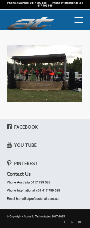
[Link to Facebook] (64, 221)
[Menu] (76, 20)
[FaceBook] (9, 126)
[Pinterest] (9, 163)
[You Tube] (9, 144)
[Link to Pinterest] (72, 221)
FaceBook (26, 127)
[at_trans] (37, 20)
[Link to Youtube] (79, 221)
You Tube (25, 145)
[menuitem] (76, 20)
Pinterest (26, 163)
